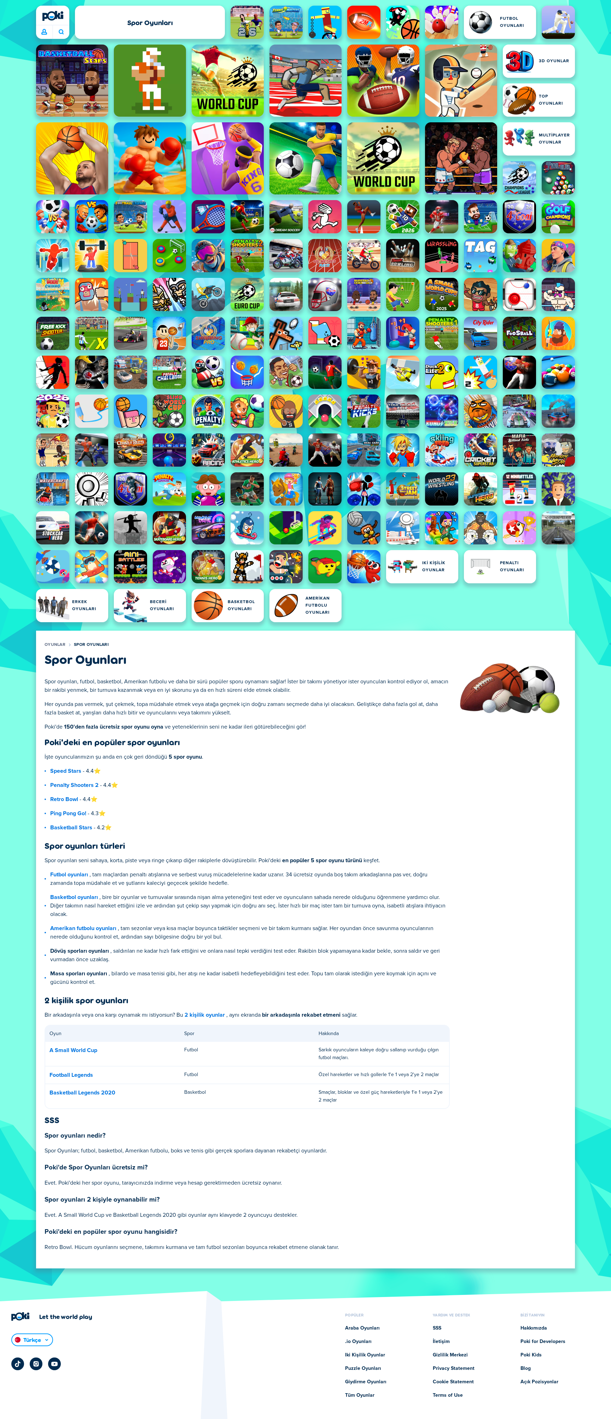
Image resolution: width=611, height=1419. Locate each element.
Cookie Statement (453, 1381)
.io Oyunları (358, 1341)
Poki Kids (531, 1355)
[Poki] (52, 16)
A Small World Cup (73, 1050)
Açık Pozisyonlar (539, 1381)
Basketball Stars (71, 827)
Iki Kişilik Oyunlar (365, 1355)
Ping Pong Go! (68, 813)
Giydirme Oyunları (365, 1381)
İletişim (441, 1341)
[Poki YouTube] (54, 1363)
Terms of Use (448, 1395)
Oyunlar (55, 645)
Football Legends (71, 1075)
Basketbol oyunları (74, 897)
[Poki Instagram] (36, 1363)
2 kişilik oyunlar (205, 1015)
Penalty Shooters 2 (74, 785)
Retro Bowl (64, 799)
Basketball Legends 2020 (82, 1093)
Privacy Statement (454, 1368)
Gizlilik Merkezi (450, 1355)
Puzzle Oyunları (363, 1368)
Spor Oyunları (91, 645)
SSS (437, 1328)
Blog (525, 1368)
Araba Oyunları (362, 1328)
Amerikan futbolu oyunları (83, 928)
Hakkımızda (533, 1328)
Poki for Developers (542, 1341)
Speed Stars (65, 771)
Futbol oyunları (69, 874)
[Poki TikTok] (17, 1363)
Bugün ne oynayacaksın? (61, 32)
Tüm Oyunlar (359, 1395)
